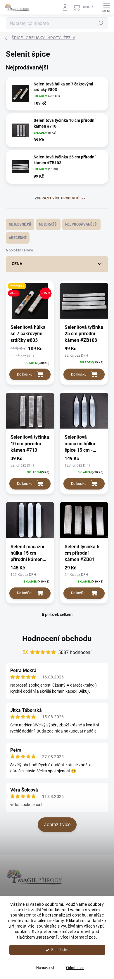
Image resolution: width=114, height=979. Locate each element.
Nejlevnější (20, 224)
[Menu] (106, 7)
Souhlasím (59, 950)
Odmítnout (75, 968)
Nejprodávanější (81, 224)
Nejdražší (48, 224)
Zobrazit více (57, 824)
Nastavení (45, 968)
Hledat (100, 23)
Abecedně (18, 238)
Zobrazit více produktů (57, 198)
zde (92, 937)
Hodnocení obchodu (57, 638)
